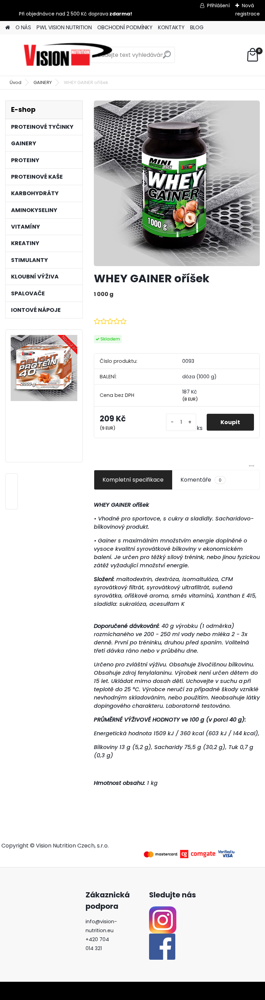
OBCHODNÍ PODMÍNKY (125, 27)
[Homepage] (7, 27)
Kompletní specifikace (133, 480)
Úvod (15, 82)
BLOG (197, 27)
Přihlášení (218, 5)
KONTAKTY (171, 27)
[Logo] (68, 55)
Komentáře (201, 480)
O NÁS (23, 27)
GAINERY (42, 82)
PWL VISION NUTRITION (64, 27)
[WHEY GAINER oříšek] (177, 183)
